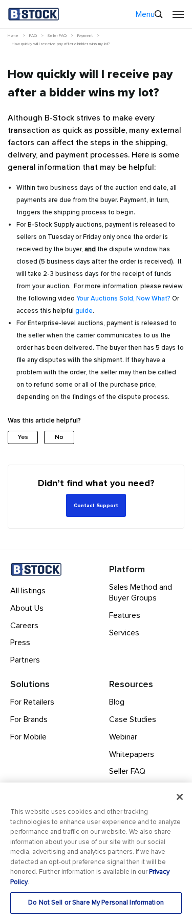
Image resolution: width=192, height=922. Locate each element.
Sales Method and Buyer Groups (140, 592)
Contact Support (96, 505)
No (59, 437)
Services (124, 633)
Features (124, 615)
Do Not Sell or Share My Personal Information (96, 902)
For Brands (29, 719)
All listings (28, 591)
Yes (23, 437)
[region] (96, 852)
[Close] (179, 797)
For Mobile (28, 737)
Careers (24, 626)
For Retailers (32, 702)
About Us (27, 608)
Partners (25, 660)
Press (20, 642)
